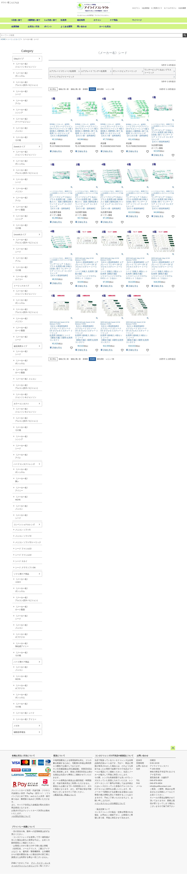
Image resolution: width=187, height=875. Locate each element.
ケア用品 (114, 20)
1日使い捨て (16, 20)
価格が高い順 (76, 89)
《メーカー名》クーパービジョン (23, 120)
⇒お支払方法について (21, 816)
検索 (185, 35)
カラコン (97, 20)
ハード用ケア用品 (21, 662)
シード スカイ (21, 561)
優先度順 (100, 89)
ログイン (136, 8)
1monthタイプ (20, 234)
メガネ (16, 726)
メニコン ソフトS (22, 530)
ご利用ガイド (157, 8)
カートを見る (105, 26)
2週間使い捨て (34, 20)
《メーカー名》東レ (22, 479)
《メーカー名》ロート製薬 (22, 208)
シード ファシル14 (23, 555)
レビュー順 (110, 89)
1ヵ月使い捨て (50, 20)
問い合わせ (82, 26)
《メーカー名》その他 (22, 138)
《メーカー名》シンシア (22, 111)
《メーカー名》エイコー (22, 277)
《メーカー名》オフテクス (22, 635)
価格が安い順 (64, 89)
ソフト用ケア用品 (21, 574)
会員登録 (146, 8)
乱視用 (63, 20)
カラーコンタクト (21, 404)
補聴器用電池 (19, 732)
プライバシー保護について (23, 827)
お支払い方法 (33, 26)
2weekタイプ (19, 146)
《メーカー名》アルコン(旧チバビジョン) (26, 83)
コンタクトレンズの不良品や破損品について (114, 755)
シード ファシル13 (23, 548)
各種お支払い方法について (23, 755)
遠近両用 (81, 20)
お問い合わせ (142, 755)
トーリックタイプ (14, 39)
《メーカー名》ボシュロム (22, 74)
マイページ (137, 20)
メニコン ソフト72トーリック (28, 542)
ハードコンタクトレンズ (24, 464)
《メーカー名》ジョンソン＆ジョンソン (25, 65)
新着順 (85, 89)
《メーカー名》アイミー (22, 489)
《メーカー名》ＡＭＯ (22, 580)
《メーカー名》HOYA (22, 498)
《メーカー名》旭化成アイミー (22, 644)
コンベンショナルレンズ (24, 524)
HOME (3, 39)
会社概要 (182, 8)
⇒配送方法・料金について (64, 795)
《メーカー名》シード (22, 92)
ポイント (48, 26)
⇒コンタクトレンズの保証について (110, 803)
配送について (59, 755)
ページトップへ (173, 748)
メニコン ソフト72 (23, 536)
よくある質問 (66, 26)
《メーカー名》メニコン (22, 129)
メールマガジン (170, 8)
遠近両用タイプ (20, 346)
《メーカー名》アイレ (22, 102)
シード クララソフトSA (25, 567)
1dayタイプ (19, 59)
